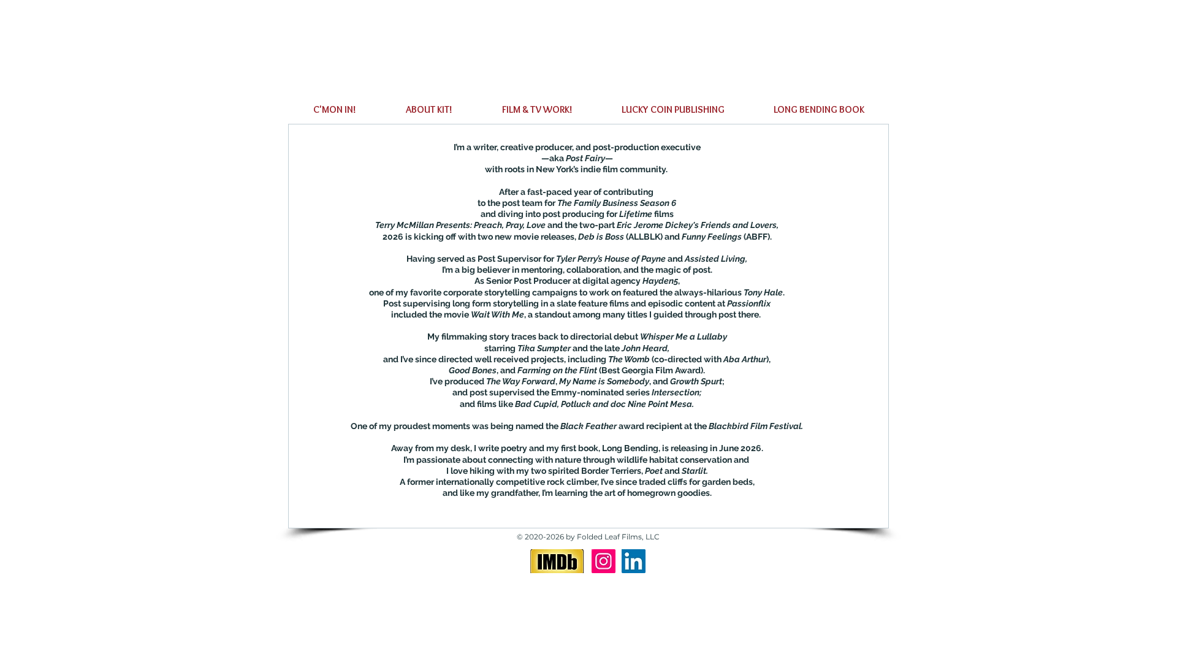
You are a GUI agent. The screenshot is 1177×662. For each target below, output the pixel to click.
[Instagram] (603, 561)
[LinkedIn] (634, 561)
